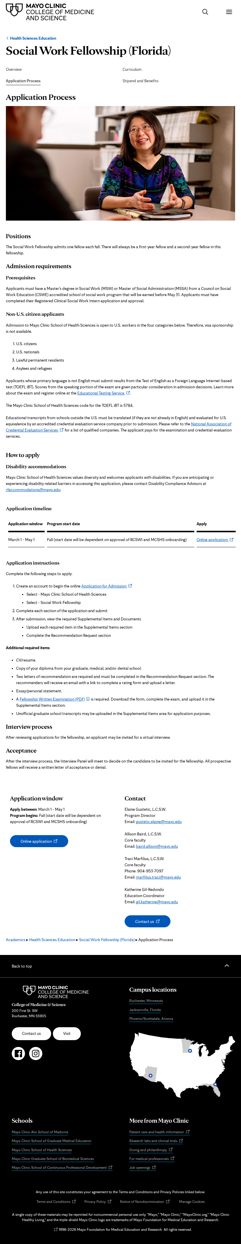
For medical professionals (152, 1159)
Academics (15, 939)
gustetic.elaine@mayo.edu (159, 821)
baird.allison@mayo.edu (157, 846)
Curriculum (132, 69)
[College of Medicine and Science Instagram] (35, 1056)
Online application (215, 539)
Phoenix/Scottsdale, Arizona (151, 1018)
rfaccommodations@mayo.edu (33, 489)
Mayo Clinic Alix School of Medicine (40, 1132)
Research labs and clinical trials (156, 1141)
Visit (67, 1033)
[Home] (51, 12)
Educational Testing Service (103, 393)
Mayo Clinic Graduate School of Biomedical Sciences (53, 1158)
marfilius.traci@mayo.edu (158, 877)
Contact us (150, 923)
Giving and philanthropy (151, 1150)
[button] (205, 12)
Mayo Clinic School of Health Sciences (42, 1150)
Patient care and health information (159, 1132)
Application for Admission (106, 586)
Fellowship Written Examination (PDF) (52, 699)
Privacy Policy (98, 1202)
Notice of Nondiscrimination (145, 1202)
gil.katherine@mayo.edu (157, 901)
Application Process (23, 80)
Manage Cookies (192, 1201)
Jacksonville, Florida (145, 1010)
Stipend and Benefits (140, 80)
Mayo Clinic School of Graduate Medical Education (51, 1141)
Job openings (142, 1168)
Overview (14, 69)
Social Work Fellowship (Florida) (107, 939)
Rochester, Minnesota (146, 1000)
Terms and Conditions (56, 1202)
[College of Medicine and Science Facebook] (18, 1056)
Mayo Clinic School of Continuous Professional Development (62, 1168)
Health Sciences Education (33, 38)
